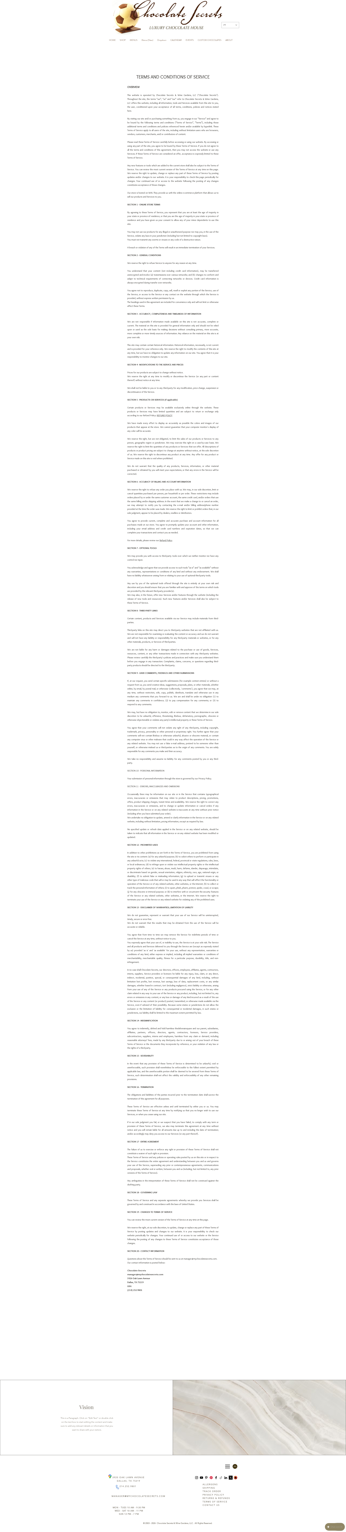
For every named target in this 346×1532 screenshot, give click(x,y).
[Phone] (117, 1487)
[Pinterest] (206, 1478)
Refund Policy (165, 540)
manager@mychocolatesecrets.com (200, 1258)
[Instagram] (197, 1478)
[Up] (235, 1466)
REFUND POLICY (164, 415)
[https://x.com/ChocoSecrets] (231, 1478)
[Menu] (227, 1466)
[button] (123, 39)
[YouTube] (201, 1478)
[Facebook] (216, 1478)
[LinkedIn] (226, 1478)
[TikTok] (221, 1478)
